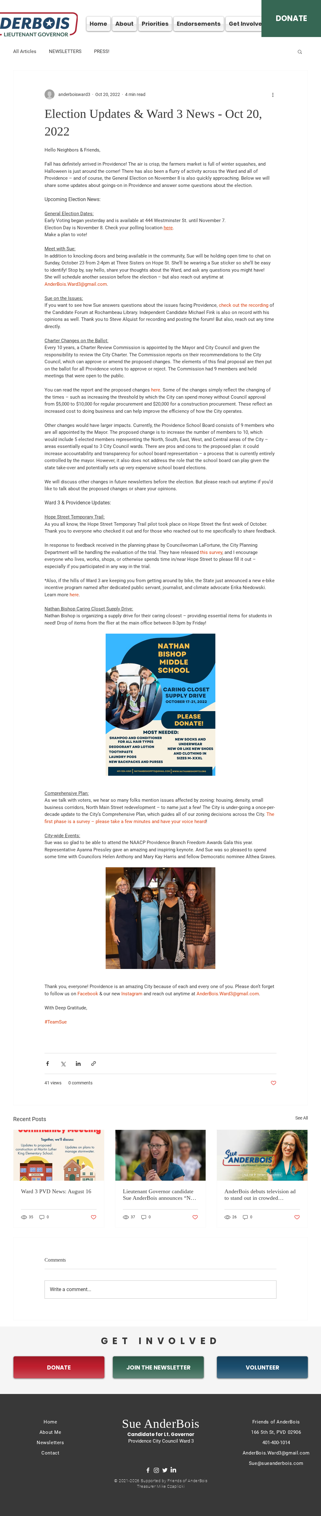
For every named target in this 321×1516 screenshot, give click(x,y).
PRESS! (101, 51)
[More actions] (272, 94)
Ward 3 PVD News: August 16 (56, 1191)
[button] (300, 51)
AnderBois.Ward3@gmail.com (276, 1453)
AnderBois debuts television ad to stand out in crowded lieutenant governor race (260, 1194)
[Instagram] (156, 1470)
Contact (50, 1453)
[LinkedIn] (173, 1470)
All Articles (24, 51)
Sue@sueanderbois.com (276, 1463)
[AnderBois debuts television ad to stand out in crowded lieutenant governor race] (262, 1155)
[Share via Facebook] (47, 1064)
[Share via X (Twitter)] (63, 1064)
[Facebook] (148, 1470)
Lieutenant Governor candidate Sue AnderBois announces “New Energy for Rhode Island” (160, 1194)
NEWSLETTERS (65, 51)
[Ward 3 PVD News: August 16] (58, 1155)
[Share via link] (94, 1064)
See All (301, 1117)
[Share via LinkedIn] (78, 1064)
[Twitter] (164, 1470)
